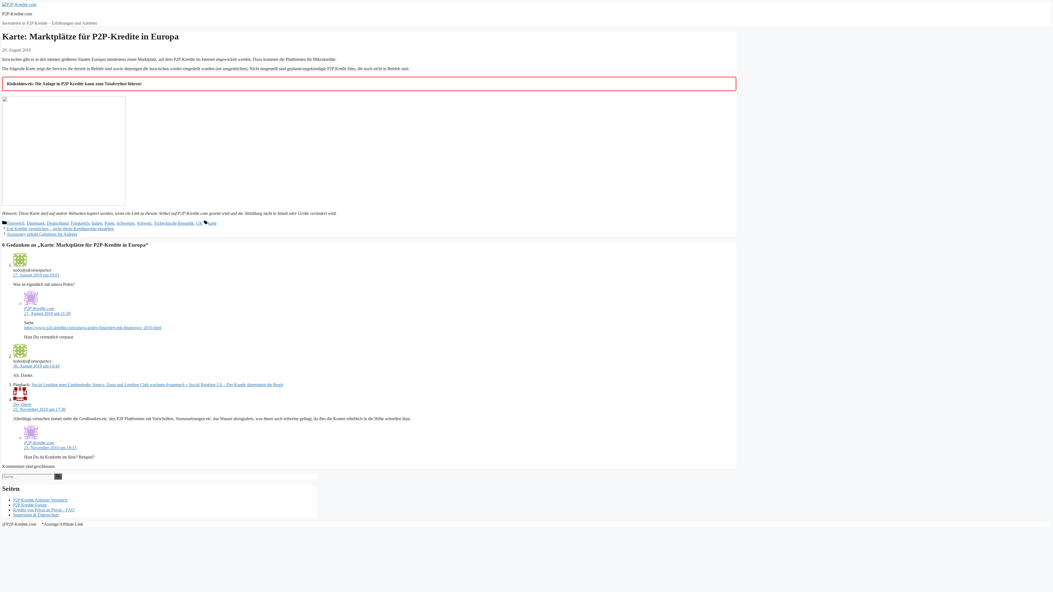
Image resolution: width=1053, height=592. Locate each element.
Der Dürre (22, 404)
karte (212, 223)
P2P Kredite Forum (30, 505)
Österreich (15, 223)
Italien (97, 223)
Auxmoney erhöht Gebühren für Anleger (42, 234)
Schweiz (144, 223)
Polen (109, 223)
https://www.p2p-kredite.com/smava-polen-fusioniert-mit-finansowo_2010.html (92, 327)
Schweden (126, 223)
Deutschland (58, 223)
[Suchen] (58, 476)
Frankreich (80, 223)
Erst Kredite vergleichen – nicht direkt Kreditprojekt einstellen (60, 228)
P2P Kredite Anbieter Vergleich (40, 500)
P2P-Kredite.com (17, 14)
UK (199, 223)
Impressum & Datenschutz (36, 515)
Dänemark (36, 223)
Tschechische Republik (174, 223)
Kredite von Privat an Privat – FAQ (44, 510)
